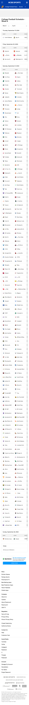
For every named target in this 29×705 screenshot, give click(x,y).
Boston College (20, 489)
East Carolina (8, 333)
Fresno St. (7, 513)
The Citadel (7, 329)
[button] (2, 2)
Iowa (6, 473)
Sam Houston (20, 421)
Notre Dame (21, 269)
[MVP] (24, 685)
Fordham (7, 157)
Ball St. (6, 145)
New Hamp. (19, 217)
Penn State (20, 237)
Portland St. (7, 517)
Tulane (6, 125)
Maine (6, 161)
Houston (7, 89)
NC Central (19, 409)
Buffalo (6, 245)
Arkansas (7, 241)
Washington (20, 413)
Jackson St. (7, 381)
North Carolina (20, 101)
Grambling (19, 381)
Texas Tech (19, 285)
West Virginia (20, 93)
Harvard (19, 121)
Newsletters (4, 667)
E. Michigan (19, 169)
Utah (7, 289)
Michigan (20, 281)
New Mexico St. (8, 421)
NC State (7, 105)
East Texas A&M (20, 417)
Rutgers (7, 273)
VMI (18, 165)
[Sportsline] (20, 682)
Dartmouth (19, 157)
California (7, 401)
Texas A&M (20, 465)
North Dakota (20, 185)
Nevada (19, 213)
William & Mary (20, 337)
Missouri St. (7, 373)
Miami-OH (7, 269)
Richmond (7, 353)
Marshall (7, 73)
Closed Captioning (6, 623)
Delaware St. (20, 353)
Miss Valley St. (8, 297)
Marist (6, 325)
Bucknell (19, 325)
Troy (18, 393)
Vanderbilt (7, 309)
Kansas (6, 93)
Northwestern (8, 413)
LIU (18, 113)
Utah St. (7, 197)
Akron (6, 469)
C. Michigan (20, 145)
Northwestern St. (21, 457)
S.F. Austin (19, 485)
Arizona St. (7, 285)
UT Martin (19, 373)
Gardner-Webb (8, 365)
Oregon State (20, 509)
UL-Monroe (7, 493)
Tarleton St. (7, 441)
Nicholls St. (19, 297)
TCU (6, 317)
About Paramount (6, 602)
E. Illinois (7, 385)
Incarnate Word (20, 369)
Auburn (18, 241)
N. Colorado (7, 485)
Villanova (7, 133)
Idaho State (19, 357)
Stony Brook (8, 321)
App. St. (17, 37)
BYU (18, 525)
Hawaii (17, 539)
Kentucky (19, 137)
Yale (6, 189)
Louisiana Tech (20, 445)
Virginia (7, 201)
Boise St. (19, 517)
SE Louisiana (20, 425)
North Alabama (20, 441)
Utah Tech (7, 521)
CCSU (6, 249)
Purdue (6, 509)
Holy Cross (19, 189)
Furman (6, 337)
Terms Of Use (5, 614)
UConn (18, 389)
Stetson (6, 121)
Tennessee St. (8, 209)
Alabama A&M (8, 405)
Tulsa (6, 445)
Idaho (6, 497)
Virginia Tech (20, 273)
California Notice (6, 626)
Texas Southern (8, 449)
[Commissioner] (16, 685)
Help (2, 632)
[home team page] (3, 37)
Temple (18, 197)
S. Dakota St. (8, 425)
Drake (6, 177)
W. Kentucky (20, 437)
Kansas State (9, 525)
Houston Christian (9, 257)
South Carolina (20, 469)
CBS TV (3, 607)
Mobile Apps (4, 590)
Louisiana (19, 125)
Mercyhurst (7, 225)
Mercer (18, 329)
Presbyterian (20, 365)
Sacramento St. (8, 417)
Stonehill (19, 153)
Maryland (19, 133)
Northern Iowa (8, 539)
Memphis (7, 265)
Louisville (20, 253)
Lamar (18, 449)
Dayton (18, 77)
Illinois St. (19, 385)
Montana (19, 233)
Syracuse (18, 51)
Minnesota (19, 473)
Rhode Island (8, 113)
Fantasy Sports (5, 577)
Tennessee (8, 477)
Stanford (7, 51)
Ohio (6, 137)
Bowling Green (8, 465)
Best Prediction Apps (7, 585)
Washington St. (19, 59)
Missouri (20, 309)
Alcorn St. (7, 505)
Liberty (18, 333)
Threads (3, 655)
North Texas (20, 461)
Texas (19, 493)
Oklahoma (20, 477)
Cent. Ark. (7, 397)
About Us (4, 597)
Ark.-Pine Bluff (20, 397)
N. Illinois (20, 245)
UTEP (6, 313)
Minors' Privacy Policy (7, 619)
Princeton (7, 109)
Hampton (19, 301)
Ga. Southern (8, 481)
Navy (18, 265)
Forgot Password (5, 672)
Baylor (6, 501)
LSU (19, 277)
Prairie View (20, 433)
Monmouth (7, 345)
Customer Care (5, 635)
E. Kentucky (20, 361)
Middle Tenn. (20, 305)
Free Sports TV (5, 579)
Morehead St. (8, 361)
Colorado (19, 501)
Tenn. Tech (19, 209)
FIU (18, 345)
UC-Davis (19, 521)
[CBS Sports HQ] (21, 677)
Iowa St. (20, 173)
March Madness (5, 587)
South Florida (20, 377)
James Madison (8, 101)
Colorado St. (20, 313)
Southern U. (7, 433)
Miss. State (19, 85)
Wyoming (7, 461)
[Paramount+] (6, 686)
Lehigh (18, 109)
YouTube (3, 642)
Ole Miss (20, 481)
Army (18, 117)
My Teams (4, 669)
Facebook (4, 650)
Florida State (20, 401)
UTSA (18, 257)
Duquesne (19, 129)
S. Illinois (19, 429)
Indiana (18, 81)
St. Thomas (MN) (9, 193)
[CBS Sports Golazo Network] (14, 680)
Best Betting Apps (6, 582)
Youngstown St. (8, 261)
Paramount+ (4, 605)
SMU (18, 317)
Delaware (19, 349)
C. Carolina (19, 201)
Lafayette (7, 97)
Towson (6, 205)
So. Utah (7, 357)
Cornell (6, 141)
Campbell (19, 321)
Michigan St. (8, 489)
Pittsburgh (19, 261)
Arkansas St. (7, 173)
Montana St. (20, 225)
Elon (18, 341)
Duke (6, 305)
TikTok (3, 644)
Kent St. (7, 237)
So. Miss (7, 229)
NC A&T (7, 409)
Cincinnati (19, 89)
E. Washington (8, 213)
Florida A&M (8, 393)
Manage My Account (7, 664)
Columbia (19, 97)
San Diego (7, 185)
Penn (6, 349)
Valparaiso (19, 181)
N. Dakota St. (20, 205)
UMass (18, 249)
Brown (6, 149)
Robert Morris (8, 293)
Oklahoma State (22, 289)
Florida (6, 85)
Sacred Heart (8, 153)
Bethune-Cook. (20, 221)
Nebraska (19, 55)
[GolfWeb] (19, 689)
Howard (7, 301)
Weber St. (7, 457)
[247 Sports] (9, 682)
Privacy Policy (5, 617)
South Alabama (8, 37)
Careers (3, 599)
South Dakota (20, 177)
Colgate (19, 141)
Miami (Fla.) (8, 377)
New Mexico (20, 513)
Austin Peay (20, 405)
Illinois (7, 55)
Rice (6, 117)
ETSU (6, 341)
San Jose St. (7, 59)
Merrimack (19, 161)
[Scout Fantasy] (10, 689)
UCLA (6, 277)
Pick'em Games (5, 574)
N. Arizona (7, 369)
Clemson (20, 105)
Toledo (6, 437)
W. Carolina (7, 233)
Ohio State (20, 73)
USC (7, 281)
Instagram (4, 647)
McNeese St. (20, 505)
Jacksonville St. (20, 229)
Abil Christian (20, 497)
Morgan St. (19, 453)
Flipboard (4, 657)
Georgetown (20, 149)
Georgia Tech (8, 253)
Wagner (19, 293)
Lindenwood (20, 193)
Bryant (6, 217)
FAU (6, 389)
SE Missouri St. (8, 429)
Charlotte (7, 81)
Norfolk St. (7, 165)
